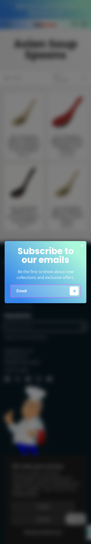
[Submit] (74, 290)
